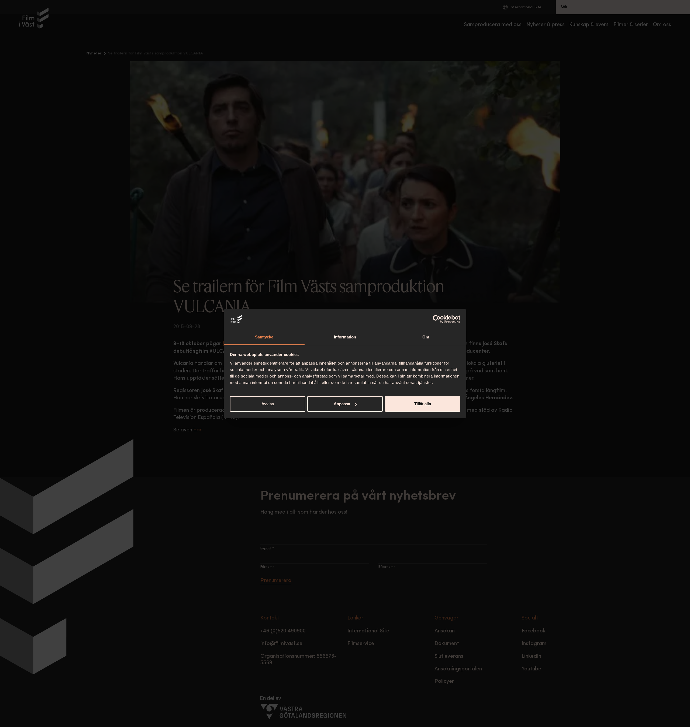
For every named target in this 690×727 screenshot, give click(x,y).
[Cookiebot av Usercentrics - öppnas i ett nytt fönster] (436, 319)
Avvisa (267, 403)
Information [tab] (345, 337)
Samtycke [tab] (264, 337)
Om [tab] (425, 337)
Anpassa (342, 403)
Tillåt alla (422, 403)
